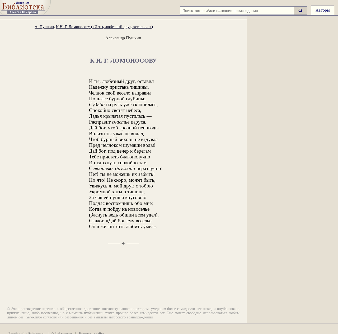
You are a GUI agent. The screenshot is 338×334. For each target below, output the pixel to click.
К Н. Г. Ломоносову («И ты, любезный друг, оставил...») (104, 26)
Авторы (323, 10)
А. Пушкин (44, 26)
